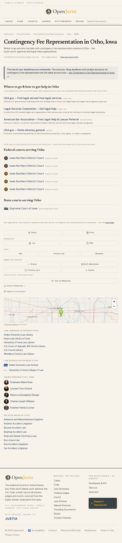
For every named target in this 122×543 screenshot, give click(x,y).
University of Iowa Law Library (19, 342)
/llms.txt (93, 487)
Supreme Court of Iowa (23, 208)
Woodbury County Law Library (19, 354)
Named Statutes (62, 505)
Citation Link (58, 254)
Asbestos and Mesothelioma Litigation (23, 419)
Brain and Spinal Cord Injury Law (20, 436)
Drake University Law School (23, 365)
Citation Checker (62, 518)
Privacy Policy (12, 535)
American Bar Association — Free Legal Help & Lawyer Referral (41, 119)
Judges (46, 21)
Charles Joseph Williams (22, 401)
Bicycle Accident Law (15, 427)
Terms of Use (107, 530)
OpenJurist (9, 34)
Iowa (69, 34)
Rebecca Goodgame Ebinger (24, 395)
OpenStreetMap (11, 324)
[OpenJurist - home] (61, 11)
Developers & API (98, 483)
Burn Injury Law (12, 440)
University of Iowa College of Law (26, 370)
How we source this (69, 57)
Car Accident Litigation (16, 448)
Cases (9, 21)
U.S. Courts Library (13, 350)
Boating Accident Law (15, 432)
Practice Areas (23, 34)
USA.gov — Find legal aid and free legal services (33, 98)
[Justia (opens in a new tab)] (11, 518)
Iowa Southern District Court (27, 173)
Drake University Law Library (18, 335)
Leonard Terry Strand (21, 388)
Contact (52, 530)
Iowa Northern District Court (27, 158)
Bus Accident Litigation (16, 444)
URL (20, 254)
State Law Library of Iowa (17, 338)
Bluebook (99, 254)
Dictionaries (63, 21)
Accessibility (36, 530)
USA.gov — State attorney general (24, 130)
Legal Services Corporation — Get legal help (30, 108)
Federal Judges (61, 493)
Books (80, 21)
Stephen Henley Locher (22, 407)
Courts (32, 21)
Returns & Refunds (71, 530)
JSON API (93, 492)
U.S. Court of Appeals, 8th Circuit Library (24, 346)
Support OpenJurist (99, 503)
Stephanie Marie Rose (21, 382)
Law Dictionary (61, 489)
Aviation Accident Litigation (18, 423)
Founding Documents (65, 509)
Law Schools (60, 501)
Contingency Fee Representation (49, 34)
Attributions (90, 530)
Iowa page (109, 222)
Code (20, 21)
